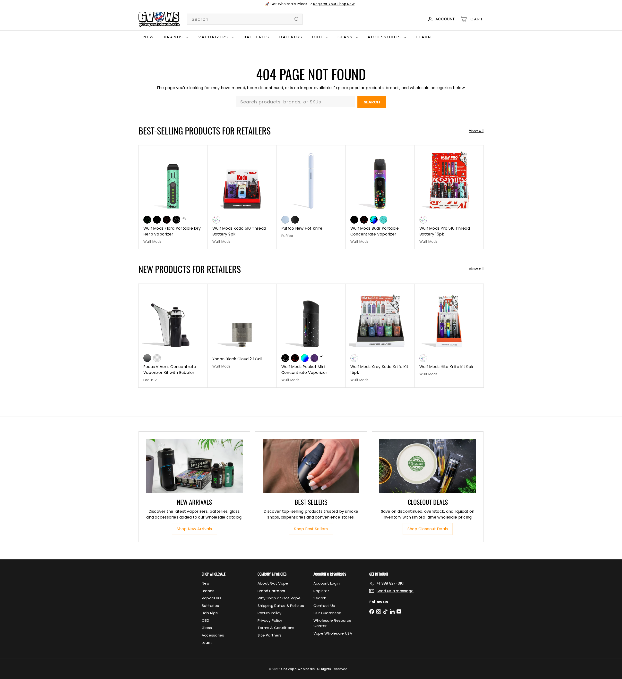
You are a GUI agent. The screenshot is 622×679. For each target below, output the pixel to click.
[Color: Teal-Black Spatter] (383, 220)
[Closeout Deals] (427, 466)
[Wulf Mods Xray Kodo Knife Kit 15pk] (380, 335)
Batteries (256, 37)
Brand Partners (271, 590)
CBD (318, 37)
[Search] (296, 19)
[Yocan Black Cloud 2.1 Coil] (241, 329)
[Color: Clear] (157, 358)
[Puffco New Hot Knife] (311, 194)
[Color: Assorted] (216, 220)
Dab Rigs (290, 37)
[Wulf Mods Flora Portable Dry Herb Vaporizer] (172, 197)
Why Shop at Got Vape (279, 598)
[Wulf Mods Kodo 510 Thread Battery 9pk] (241, 197)
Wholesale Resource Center (332, 623)
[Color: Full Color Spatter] (374, 220)
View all (476, 130)
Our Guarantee (327, 612)
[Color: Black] (157, 220)
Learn (423, 37)
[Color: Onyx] (295, 220)
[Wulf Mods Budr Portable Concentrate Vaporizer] (380, 197)
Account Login (326, 583)
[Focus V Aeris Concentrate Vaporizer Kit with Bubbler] (172, 335)
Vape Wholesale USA (332, 633)
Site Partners (270, 635)
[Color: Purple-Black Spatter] (314, 358)
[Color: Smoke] (147, 358)
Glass (345, 37)
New (148, 37)
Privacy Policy (270, 620)
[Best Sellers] (311, 466)
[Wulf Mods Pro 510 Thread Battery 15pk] (449, 197)
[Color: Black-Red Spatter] (167, 220)
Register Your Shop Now (333, 3)
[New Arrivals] (194, 466)
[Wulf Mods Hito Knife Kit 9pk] (449, 333)
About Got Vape (273, 583)
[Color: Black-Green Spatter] (147, 220)
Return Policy (269, 612)
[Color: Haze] (285, 220)
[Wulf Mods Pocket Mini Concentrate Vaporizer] (311, 335)
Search (372, 102)
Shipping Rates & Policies (281, 605)
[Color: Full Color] (305, 358)
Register (321, 590)
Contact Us (324, 605)
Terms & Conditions (276, 627)
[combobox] (244, 19)
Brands (174, 37)
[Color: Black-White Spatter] (176, 220)
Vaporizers (214, 37)
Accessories (385, 37)
